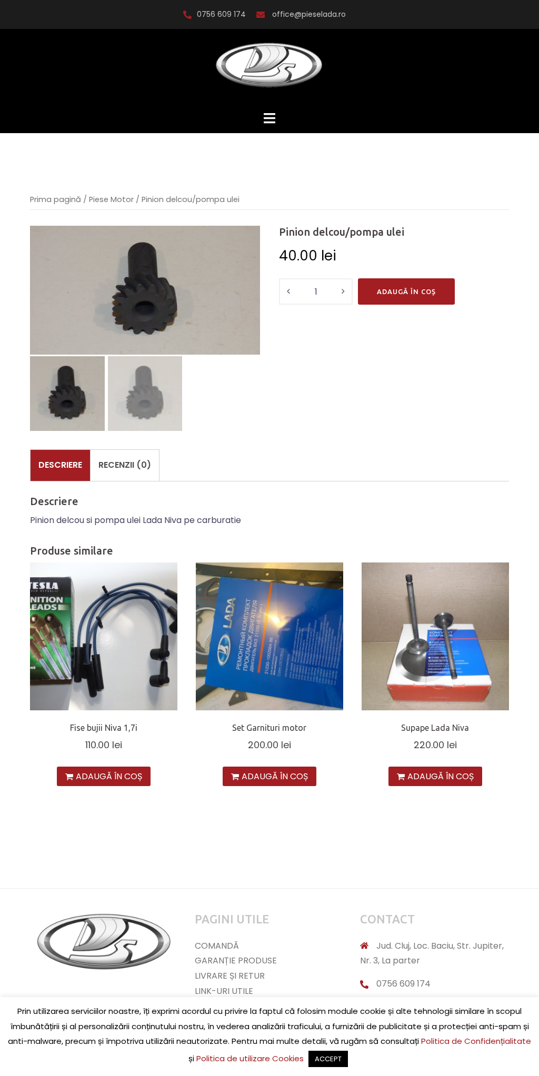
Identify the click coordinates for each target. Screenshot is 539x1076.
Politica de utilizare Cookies (250, 1058)
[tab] (60, 465)
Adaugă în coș (406, 291)
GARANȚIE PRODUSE (236, 960)
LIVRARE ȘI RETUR (230, 976)
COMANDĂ (217, 946)
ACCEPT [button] (328, 1059)
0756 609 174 (221, 14)
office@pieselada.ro (308, 14)
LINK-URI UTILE (224, 991)
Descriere (60, 465)
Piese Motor (111, 199)
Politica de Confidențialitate (476, 1041)
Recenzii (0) (124, 465)
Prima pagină (55, 199)
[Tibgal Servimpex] (269, 69)
